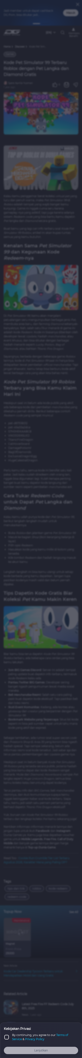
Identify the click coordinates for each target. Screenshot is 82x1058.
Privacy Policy (34, 1039)
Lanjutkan (41, 1050)
